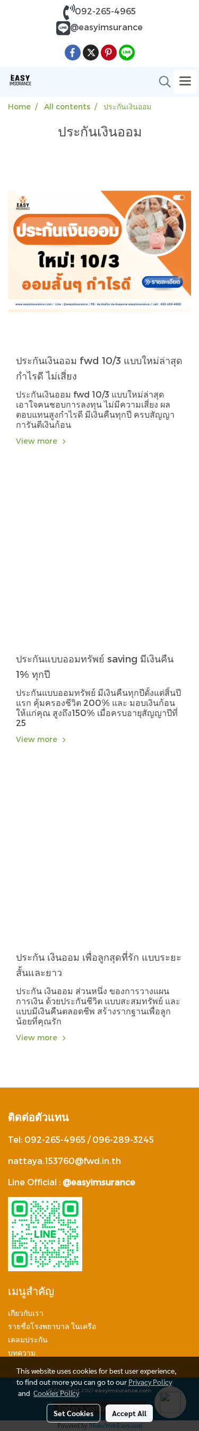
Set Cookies (73, 1413)
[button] (161, 82)
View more (37, 440)
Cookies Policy (56, 1393)
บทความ (22, 1353)
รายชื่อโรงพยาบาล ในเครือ (52, 1326)
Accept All (129, 1413)
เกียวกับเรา (26, 1313)
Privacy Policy (150, 1381)
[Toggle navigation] (185, 81)
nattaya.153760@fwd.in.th (64, 1161)
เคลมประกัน (28, 1339)
